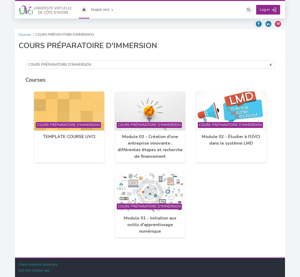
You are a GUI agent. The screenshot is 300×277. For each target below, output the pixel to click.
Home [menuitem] (84, 10)
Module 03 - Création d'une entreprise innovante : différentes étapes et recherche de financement (150, 146)
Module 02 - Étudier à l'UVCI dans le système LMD (231, 140)
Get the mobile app (34, 270)
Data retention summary (38, 264)
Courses (25, 34)
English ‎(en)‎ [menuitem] (100, 9)
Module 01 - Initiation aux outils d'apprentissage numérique (150, 224)
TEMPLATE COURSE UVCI (69, 137)
